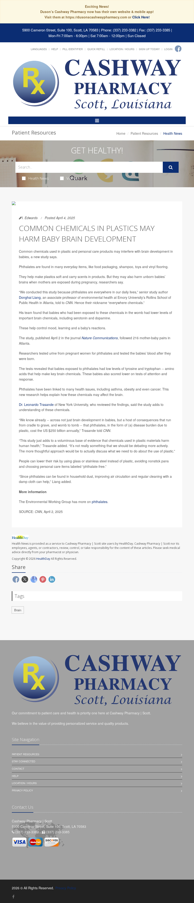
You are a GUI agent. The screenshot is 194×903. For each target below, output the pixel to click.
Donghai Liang (30, 297)
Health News (38, 178)
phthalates (99, 501)
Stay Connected (23, 761)
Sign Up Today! (149, 49)
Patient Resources (144, 133)
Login (168, 49)
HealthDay (43, 559)
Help (54, 49)
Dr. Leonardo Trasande (36, 404)
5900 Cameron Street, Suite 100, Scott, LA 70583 (60, 29)
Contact (18, 768)
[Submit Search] (171, 167)
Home (120, 133)
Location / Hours (122, 49)
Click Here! (141, 17)
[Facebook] (178, 48)
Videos (72, 178)
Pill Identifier (72, 49)
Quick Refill (96, 49)
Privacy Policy (22, 790)
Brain (17, 610)
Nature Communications (100, 337)
